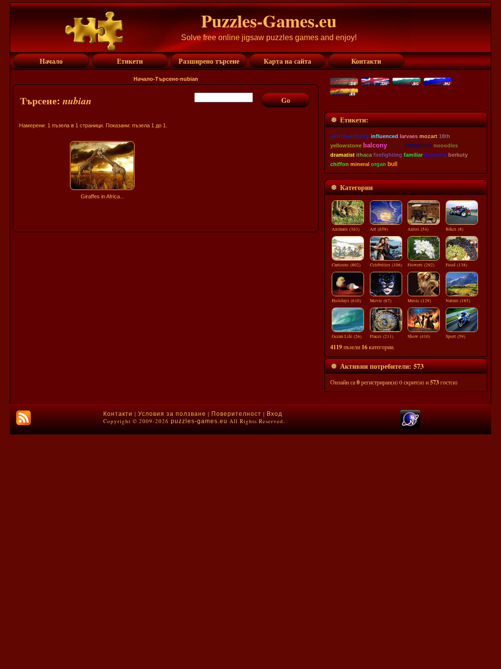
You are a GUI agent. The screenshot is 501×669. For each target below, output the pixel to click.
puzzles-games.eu (199, 421)
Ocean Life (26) (347, 336)
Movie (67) (380, 301)
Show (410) (419, 336)
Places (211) (381, 336)
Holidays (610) (346, 301)
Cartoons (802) (346, 265)
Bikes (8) (454, 229)
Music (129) (419, 301)
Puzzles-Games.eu (269, 20)
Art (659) (379, 229)
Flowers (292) (421, 265)
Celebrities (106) (386, 265)
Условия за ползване (172, 413)
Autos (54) (418, 229)
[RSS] (23, 418)
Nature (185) (458, 301)
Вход (274, 413)
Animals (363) (346, 229)
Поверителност (236, 413)
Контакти (118, 413)
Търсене (166, 79)
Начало (143, 79)
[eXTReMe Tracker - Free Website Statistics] (410, 426)
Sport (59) (455, 336)
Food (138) (456, 265)
